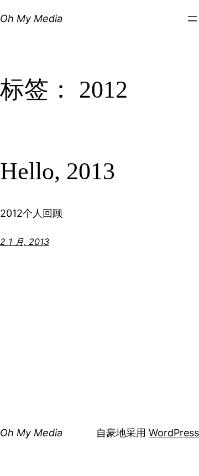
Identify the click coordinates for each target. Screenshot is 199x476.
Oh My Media (31, 18)
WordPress (174, 432)
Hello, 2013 (57, 171)
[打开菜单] (192, 18)
